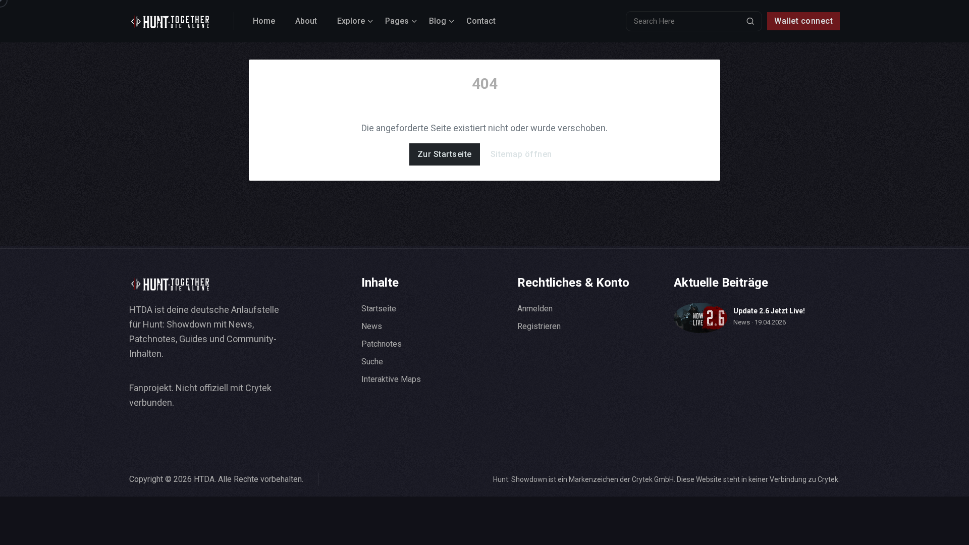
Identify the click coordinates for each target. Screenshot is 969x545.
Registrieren (539, 326)
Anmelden (535, 308)
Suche (372, 361)
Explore (351, 21)
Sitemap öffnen (521, 154)
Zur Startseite (444, 154)
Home (264, 21)
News (371, 326)
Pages (397, 21)
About (306, 21)
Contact (481, 21)
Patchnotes (381, 344)
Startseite (378, 308)
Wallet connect (803, 21)
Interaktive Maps (391, 379)
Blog (437, 21)
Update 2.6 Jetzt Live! (769, 311)
